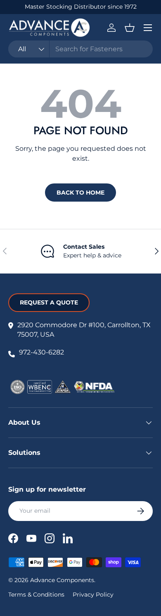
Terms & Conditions (36, 594)
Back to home (80, 192)
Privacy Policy (93, 594)
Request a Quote (49, 302)
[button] (130, 28)
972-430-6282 (41, 352)
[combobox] (80, 48)
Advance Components (62, 580)
